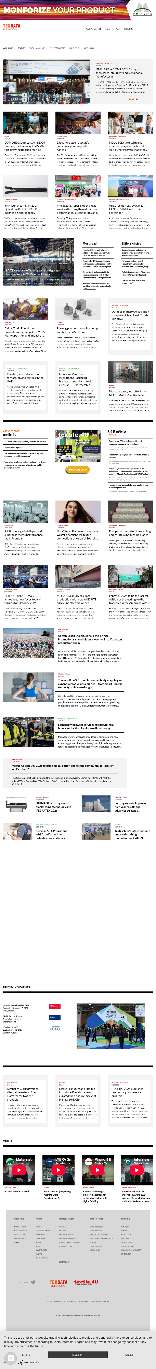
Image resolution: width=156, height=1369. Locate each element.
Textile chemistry (96, 1246)
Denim (38, 1246)
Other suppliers (65, 1246)
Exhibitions (74, 48)
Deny (26, 1355)
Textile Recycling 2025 (93, 29)
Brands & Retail (42, 1258)
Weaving (62, 1231)
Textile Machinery (37, 48)
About (118, 29)
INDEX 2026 (125, 1238)
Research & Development (98, 1235)
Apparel (39, 1242)
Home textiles (41, 1250)
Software (92, 1242)
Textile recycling (96, 1231)
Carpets (39, 1254)
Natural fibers (20, 1227)
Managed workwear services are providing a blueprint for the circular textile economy (97, 286)
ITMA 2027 (125, 1227)
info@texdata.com (102, 1301)
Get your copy (78, 469)
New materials (20, 1238)
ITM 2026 (124, 1231)
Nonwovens (40, 1235)
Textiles (21, 48)
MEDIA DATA (128, 29)
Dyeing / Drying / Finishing (69, 1242)
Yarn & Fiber (8, 48)
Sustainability (94, 1250)
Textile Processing (96, 1227)
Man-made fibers (20, 1231)
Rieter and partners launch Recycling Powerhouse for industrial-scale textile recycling (135, 264)
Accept (78, 1355)
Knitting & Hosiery (66, 1235)
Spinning (62, 1227)
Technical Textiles (43, 1231)
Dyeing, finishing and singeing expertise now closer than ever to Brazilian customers (135, 253)
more (129, 1355)
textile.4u (108, 29)
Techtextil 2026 (127, 1242)
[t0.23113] (133, 99)
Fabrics (38, 1227)
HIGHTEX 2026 (126, 1235)
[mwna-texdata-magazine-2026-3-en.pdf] (78, 446)
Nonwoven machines (67, 1238)
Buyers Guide (89, 48)
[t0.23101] (137, 99)
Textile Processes (57, 48)
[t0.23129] (130, 99)
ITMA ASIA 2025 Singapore (131, 1250)
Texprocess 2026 (127, 1246)
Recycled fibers (20, 1235)
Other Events (126, 1254)
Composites (40, 1238)
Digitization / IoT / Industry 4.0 (101, 1238)
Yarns (16, 1242)
